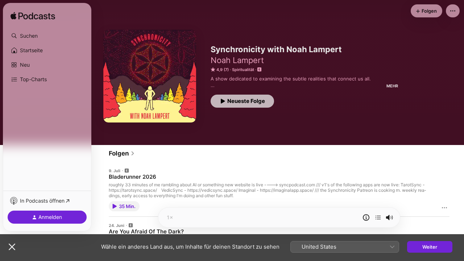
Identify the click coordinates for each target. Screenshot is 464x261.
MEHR (392, 85)
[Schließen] (12, 247)
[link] (122, 153)
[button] (47, 36)
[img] (33, 16)
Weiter (429, 247)
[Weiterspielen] (378, 217)
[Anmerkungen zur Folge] (366, 217)
